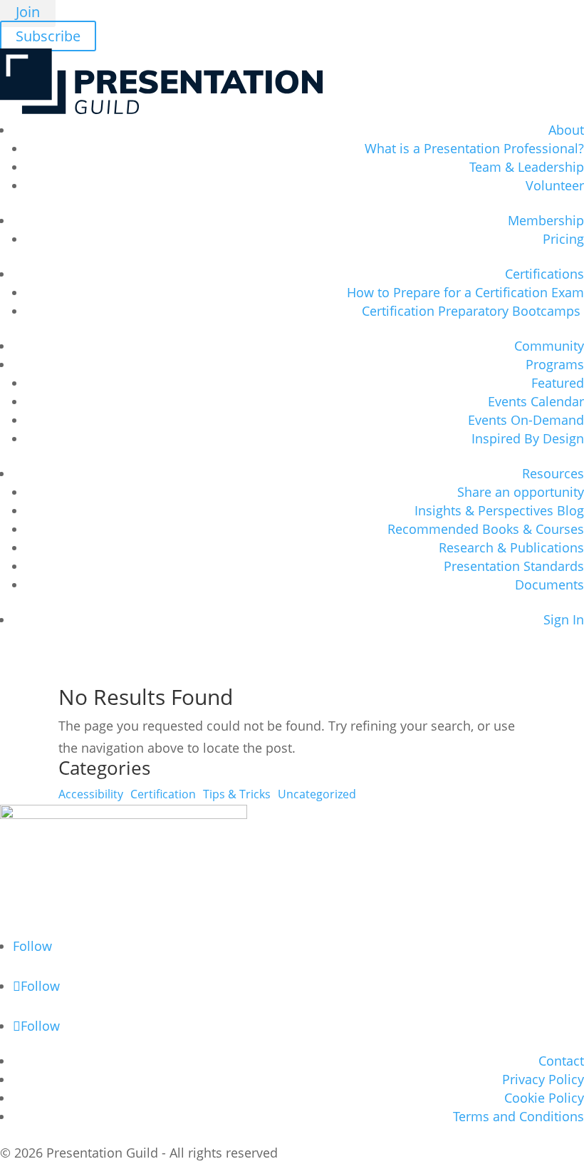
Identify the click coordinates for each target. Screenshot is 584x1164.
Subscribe (48, 36)
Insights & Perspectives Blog (499, 510)
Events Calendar (536, 401)
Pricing (563, 238)
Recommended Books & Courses (485, 528)
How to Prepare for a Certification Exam (465, 292)
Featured (557, 382)
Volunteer (555, 185)
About (566, 129)
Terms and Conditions (518, 1116)
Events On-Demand (526, 419)
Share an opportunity (520, 491)
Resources (553, 473)
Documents (549, 584)
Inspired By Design (527, 438)
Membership (546, 220)
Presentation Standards (514, 566)
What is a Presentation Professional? (474, 148)
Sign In (563, 619)
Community (549, 345)
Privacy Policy (543, 1079)
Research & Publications (511, 547)
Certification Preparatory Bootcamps (473, 310)
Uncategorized (317, 794)
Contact (561, 1060)
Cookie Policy (544, 1097)
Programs (555, 364)
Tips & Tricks (237, 794)
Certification (163, 794)
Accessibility (90, 794)
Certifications (544, 273)
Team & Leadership (526, 166)
